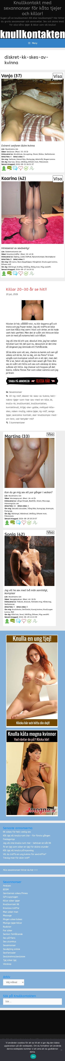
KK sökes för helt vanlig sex (17, 832)
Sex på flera (9, 938)
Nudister (7, 927)
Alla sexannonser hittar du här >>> (20, 870)
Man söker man (10, 912)
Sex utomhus (9, 941)
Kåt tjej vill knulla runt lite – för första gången (26, 835)
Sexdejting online (11, 949)
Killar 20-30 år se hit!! (26, 289)
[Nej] (61, 1049)
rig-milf (43, 411)
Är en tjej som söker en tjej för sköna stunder (26, 847)
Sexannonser (15, 392)
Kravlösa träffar (11, 908)
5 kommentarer (17, 422)
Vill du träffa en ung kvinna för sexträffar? (24, 854)
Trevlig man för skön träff (16, 858)
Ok (33, 1056)
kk (51, 400)
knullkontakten (39, 403)
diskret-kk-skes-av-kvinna (35, 396)
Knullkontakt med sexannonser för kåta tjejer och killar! (33, 8)
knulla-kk (11, 403)
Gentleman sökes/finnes (15, 893)
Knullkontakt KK (11, 904)
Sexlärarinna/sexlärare (14, 956)
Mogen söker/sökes (12, 919)
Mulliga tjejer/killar (12, 923)
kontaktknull (12, 407)
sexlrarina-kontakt (21, 415)
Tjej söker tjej (9, 960)
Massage (7, 915)
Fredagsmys (9, 839)
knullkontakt (23, 403)
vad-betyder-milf (25, 419)
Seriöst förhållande (13, 934)
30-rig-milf (15, 396)
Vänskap (7, 964)
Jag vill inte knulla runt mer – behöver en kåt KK (27, 843)
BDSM (6, 889)
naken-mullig (18, 411)
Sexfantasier (9, 953)
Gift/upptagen (10, 897)
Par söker (7, 930)
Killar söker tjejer (11, 900)
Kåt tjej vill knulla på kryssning (18, 850)
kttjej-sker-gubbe (29, 407)
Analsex (7, 885)
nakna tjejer (32, 411)
